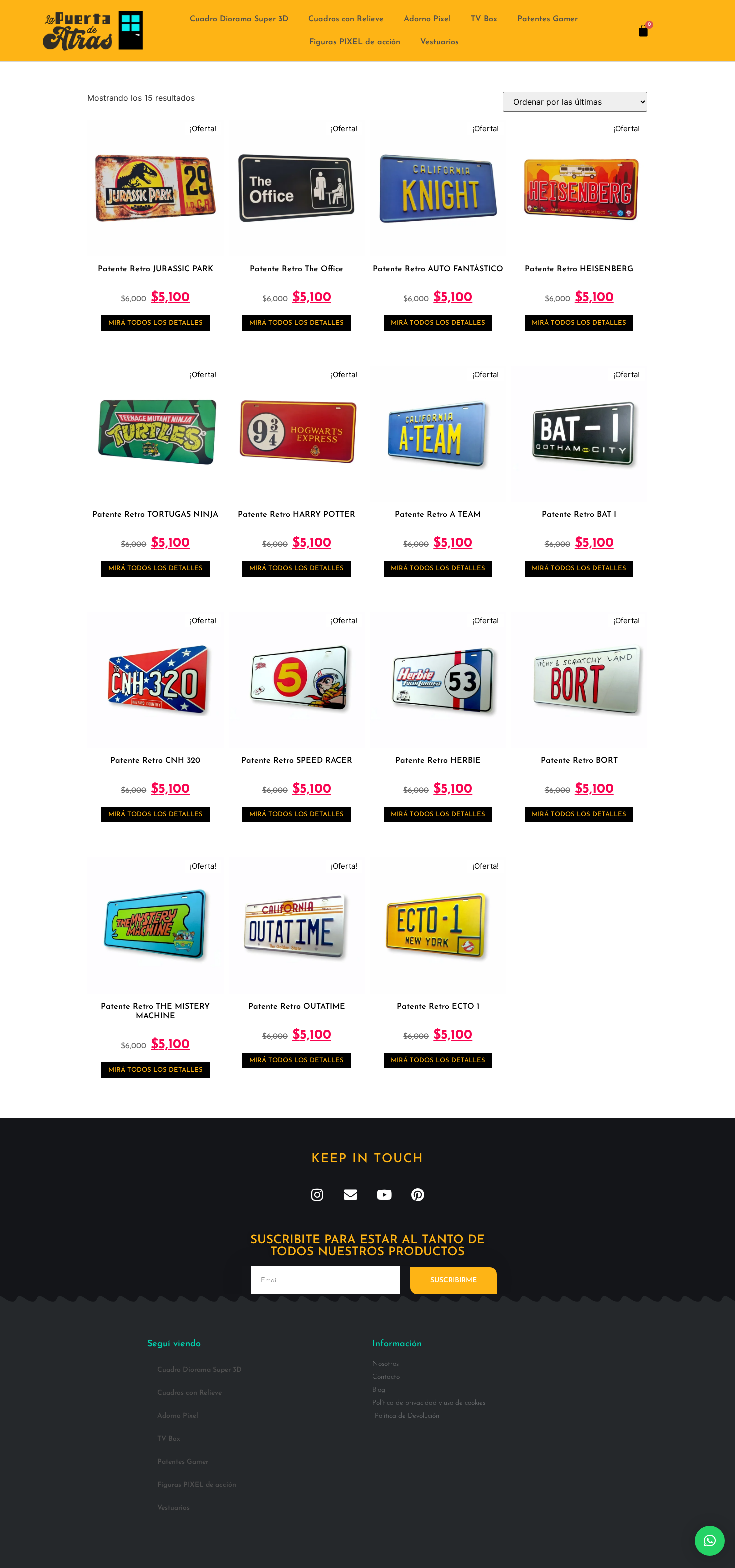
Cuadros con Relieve (346, 19)
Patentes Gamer (548, 19)
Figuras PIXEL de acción (355, 42)
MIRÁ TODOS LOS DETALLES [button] (155, 323)
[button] (710, 1541)
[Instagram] (317, 1194)
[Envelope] (351, 1194)
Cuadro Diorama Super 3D (239, 19)
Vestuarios (439, 42)
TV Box (484, 19)
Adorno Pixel (427, 19)
